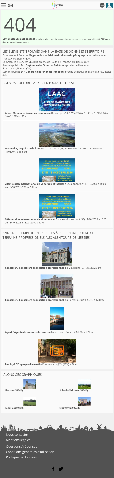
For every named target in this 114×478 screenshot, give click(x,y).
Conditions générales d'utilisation (30, 452)
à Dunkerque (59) (37, 113)
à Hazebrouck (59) (46, 300)
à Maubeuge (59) (45, 267)
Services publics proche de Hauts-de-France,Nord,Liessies (57, 71)
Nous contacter (17, 434)
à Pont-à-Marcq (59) (33, 364)
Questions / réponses (21, 446)
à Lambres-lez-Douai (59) (41, 332)
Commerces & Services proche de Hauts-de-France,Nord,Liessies (44, 62)
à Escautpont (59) (44, 184)
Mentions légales (18, 440)
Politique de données (21, 457)
